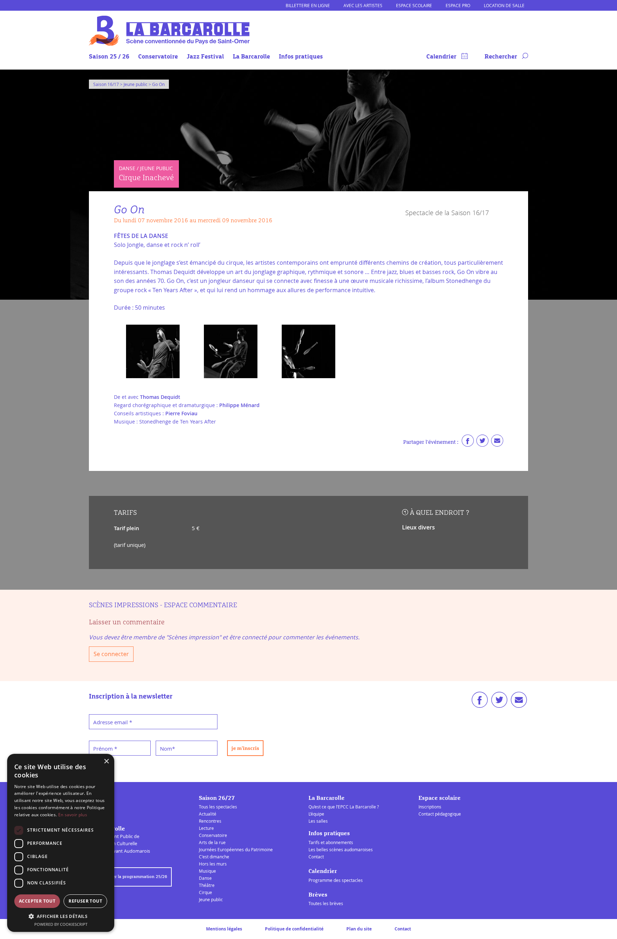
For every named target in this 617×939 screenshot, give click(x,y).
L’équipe (316, 814)
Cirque (205, 892)
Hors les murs (213, 864)
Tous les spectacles (218, 806)
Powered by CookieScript (60, 924)
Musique (207, 871)
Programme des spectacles (335, 880)
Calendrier (442, 57)
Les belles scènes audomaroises (340, 849)
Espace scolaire (414, 5)
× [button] (106, 761)
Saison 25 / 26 (109, 57)
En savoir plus (72, 815)
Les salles (318, 821)
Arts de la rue (212, 842)
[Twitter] (482, 442)
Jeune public (211, 899)
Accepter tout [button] (37, 901)
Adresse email (112, 722)
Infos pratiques (301, 57)
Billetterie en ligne (308, 5)
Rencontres (210, 821)
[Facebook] (468, 442)
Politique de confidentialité (294, 929)
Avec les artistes (362, 5)
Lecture (206, 828)
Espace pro (458, 5)
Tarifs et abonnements (330, 842)
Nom (167, 748)
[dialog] (60, 843)
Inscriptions (429, 806)
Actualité (207, 814)
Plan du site (359, 929)
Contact (316, 856)
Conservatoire (158, 57)
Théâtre (207, 885)
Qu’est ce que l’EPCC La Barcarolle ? (343, 806)
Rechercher (501, 57)
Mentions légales (224, 929)
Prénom (105, 748)
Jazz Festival (205, 57)
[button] (60, 916)
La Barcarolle (251, 57)
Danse (205, 878)
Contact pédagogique (439, 814)
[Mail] (497, 442)
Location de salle (504, 5)
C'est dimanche (214, 856)
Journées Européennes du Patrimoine (236, 849)
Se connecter (111, 654)
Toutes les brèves (325, 903)
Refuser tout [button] (85, 901)
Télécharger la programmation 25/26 (130, 877)
